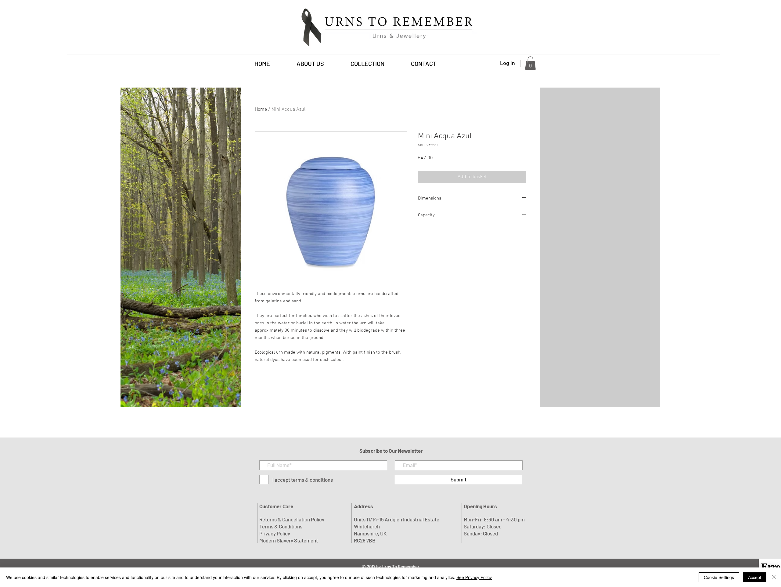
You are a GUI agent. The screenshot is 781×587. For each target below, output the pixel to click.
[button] (367, 64)
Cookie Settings (719, 577)
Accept (754, 577)
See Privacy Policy (474, 577)
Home (261, 109)
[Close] (773, 577)
